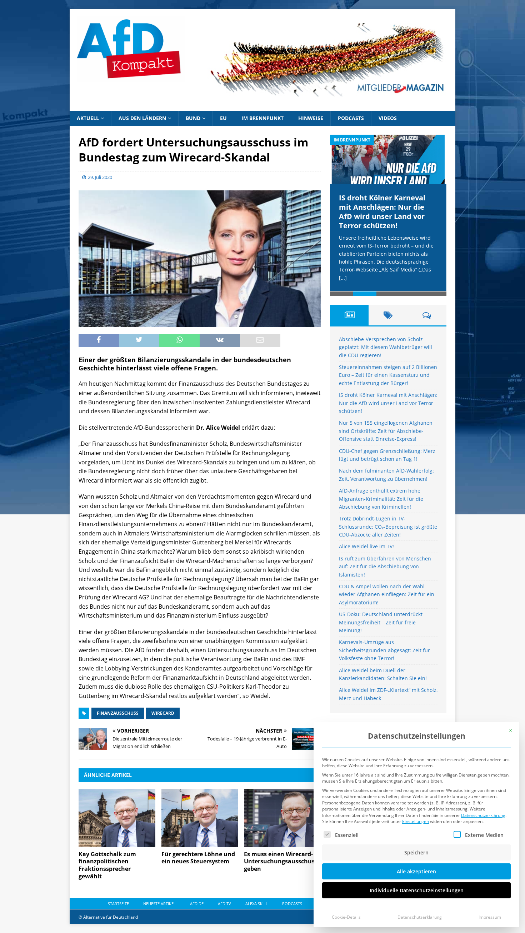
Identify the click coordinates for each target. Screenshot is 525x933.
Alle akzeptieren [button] (416, 871)
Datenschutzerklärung (483, 815)
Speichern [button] (416, 852)
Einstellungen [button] (415, 821)
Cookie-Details (346, 917)
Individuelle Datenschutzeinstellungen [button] (417, 890)
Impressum (490, 917)
